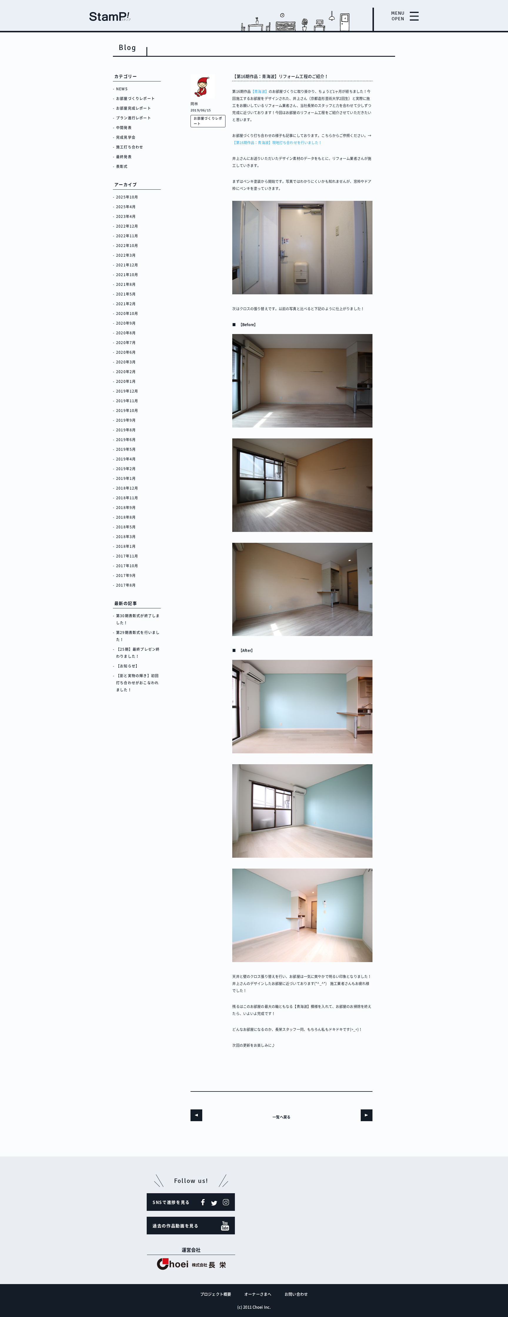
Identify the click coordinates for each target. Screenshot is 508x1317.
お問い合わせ (296, 1294)
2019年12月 (127, 391)
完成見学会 (126, 137)
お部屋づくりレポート (135, 98)
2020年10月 (127, 313)
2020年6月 (126, 352)
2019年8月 (126, 430)
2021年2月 (126, 303)
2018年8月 (126, 517)
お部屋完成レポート (133, 108)
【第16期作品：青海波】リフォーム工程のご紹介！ (280, 76)
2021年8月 (126, 284)
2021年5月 (126, 294)
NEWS (122, 88)
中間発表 (124, 127)
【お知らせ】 (127, 666)
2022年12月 (127, 226)
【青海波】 (260, 91)
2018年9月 (126, 507)
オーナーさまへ (257, 1294)
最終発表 (124, 156)
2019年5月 (126, 449)
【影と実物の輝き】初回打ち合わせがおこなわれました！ (137, 682)
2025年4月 (126, 206)
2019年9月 (126, 420)
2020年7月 (126, 342)
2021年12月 (127, 265)
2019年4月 (126, 459)
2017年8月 (126, 585)
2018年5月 (126, 527)
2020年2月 (126, 371)
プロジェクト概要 (215, 1294)
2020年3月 (126, 362)
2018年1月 (126, 546)
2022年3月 (126, 255)
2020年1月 (126, 381)
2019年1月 (126, 478)
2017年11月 (127, 556)
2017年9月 (126, 575)
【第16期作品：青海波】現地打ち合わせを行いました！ (277, 142)
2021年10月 (127, 274)
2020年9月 (126, 323)
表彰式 (122, 166)
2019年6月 (126, 439)
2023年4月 (126, 216)
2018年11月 (127, 497)
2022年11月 (127, 235)
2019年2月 (126, 468)
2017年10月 (127, 565)
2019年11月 (127, 400)
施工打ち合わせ (129, 147)
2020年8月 (126, 332)
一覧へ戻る (281, 1117)
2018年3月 (126, 536)
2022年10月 (127, 245)
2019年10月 (127, 410)
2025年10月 (127, 197)
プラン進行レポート (133, 118)
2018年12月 (127, 488)
